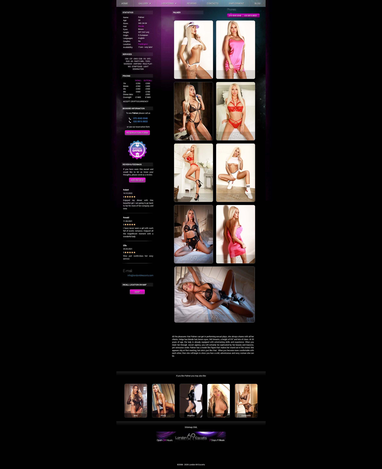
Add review (137, 180)
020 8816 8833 (250, 15)
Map (137, 291)
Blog (257, 3)
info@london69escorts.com (140, 275)
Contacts (212, 3)
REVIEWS (192, 3)
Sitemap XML (191, 427)
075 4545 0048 (235, 15)
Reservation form (137, 132)
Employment (236, 3)
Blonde (141, 26)
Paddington (143, 44)
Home (125, 3)
